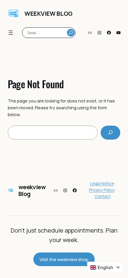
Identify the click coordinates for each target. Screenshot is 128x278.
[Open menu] (10, 32)
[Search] (111, 133)
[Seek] (71, 33)
